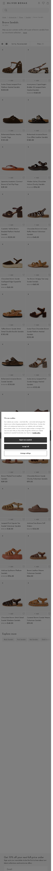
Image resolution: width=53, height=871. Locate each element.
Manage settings (25, 453)
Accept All (25, 446)
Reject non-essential (25, 440)
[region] (25, 435)
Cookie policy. (36, 433)
